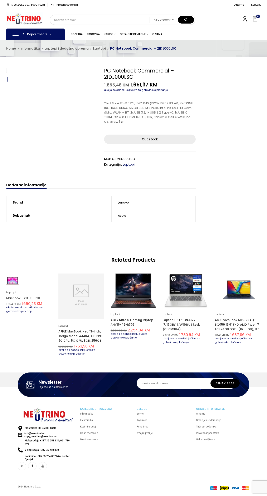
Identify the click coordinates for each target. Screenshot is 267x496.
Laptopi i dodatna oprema (66, 48)
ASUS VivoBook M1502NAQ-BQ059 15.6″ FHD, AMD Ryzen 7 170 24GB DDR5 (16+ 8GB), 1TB (237, 324)
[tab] (26, 185)
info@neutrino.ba (67, 4)
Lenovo (123, 202)
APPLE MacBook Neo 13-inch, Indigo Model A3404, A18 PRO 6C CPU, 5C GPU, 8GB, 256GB (80, 336)
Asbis (122, 215)
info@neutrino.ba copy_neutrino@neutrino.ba (40, 435)
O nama (239, 4)
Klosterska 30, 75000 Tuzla (28, 4)
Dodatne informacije (26, 185)
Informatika (30, 48)
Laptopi (99, 48)
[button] (255, 19)
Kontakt (256, 4)
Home (11, 48)
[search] (186, 20)
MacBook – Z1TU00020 (23, 298)
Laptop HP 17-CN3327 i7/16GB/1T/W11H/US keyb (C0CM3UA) (181, 324)
